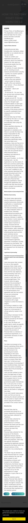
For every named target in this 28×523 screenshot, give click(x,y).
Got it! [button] (14, 519)
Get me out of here (18, 494)
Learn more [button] (6, 515)
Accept (6, 494)
